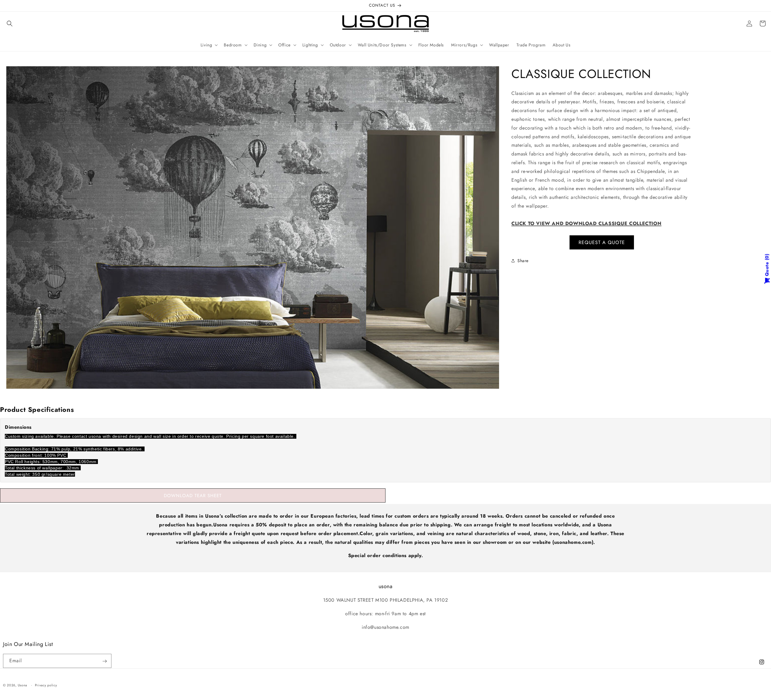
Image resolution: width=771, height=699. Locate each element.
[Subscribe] (104, 661)
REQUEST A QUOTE (602, 242)
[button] (9, 23)
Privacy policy (46, 684)
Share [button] (523, 261)
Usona (22, 685)
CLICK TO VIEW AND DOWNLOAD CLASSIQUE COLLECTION (586, 223)
